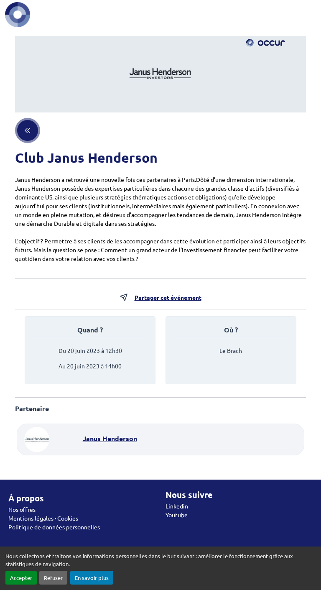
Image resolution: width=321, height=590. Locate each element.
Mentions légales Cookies (43, 518)
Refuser (53, 577)
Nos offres (22, 509)
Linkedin (177, 506)
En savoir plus (92, 577)
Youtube (177, 514)
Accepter (21, 577)
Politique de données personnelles (54, 527)
